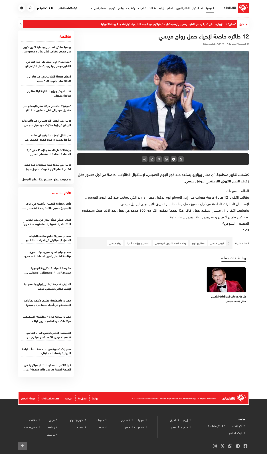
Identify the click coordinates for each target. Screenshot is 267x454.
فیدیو (112, 7)
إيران (161, 7)
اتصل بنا (82, 398)
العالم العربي (183, 7)
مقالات (152, 7)
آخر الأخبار (198, 7)
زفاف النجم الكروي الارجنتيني (170, 243)
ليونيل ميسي (217, 243)
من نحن (68, 398)
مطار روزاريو (198, 243)
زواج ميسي (115, 243)
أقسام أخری (99, 7)
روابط (95, 398)
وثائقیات (130, 7)
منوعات (232, 190)
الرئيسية (210, 7)
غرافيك (142, 7)
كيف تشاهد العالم (68, 7)
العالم (170, 7)
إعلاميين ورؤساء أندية (138, 243)
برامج (121, 7)
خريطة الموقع (28, 398)
